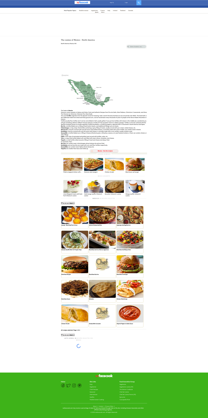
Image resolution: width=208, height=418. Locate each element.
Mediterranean (83, 10)
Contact (101, 406)
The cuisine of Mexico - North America (78, 39)
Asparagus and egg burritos (124, 225)
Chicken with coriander (95, 323)
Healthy (92, 397)
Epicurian (122, 397)
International (93, 394)
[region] (104, 60)
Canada (130, 10)
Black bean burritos (94, 274)
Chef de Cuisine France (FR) (128, 394)
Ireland (115, 10)
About (95, 406)
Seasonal (92, 392)
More (102, 12)
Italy (108, 10)
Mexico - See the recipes (105, 151)
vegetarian (94, 10)
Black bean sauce (65, 299)
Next (71, 203)
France (103, 10)
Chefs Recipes (94, 389)
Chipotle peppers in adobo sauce (125, 323)
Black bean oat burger (122, 274)
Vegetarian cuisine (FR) (126, 387)
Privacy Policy (109, 406)
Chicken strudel (65, 323)
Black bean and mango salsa (124, 249)
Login (126, 2)
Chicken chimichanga (122, 299)
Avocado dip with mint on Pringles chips (71, 249)
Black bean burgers (66, 274)
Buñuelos (91, 299)
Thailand (122, 10)
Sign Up (112, 2)
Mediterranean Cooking (97, 399)
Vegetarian (93, 387)
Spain (96, 12)
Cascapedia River (125, 399)
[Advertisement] (104, 24)
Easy (91, 384)
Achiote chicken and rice (95, 225)
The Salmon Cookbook (126, 389)
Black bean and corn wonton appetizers (99, 249)
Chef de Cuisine (124, 392)
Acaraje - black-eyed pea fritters (69, 225)
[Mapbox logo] (65, 75)
